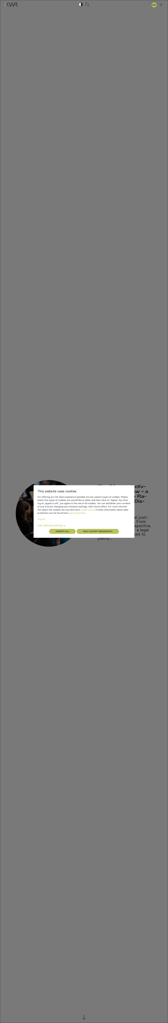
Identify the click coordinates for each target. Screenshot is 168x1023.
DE (154, 5)
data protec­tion (77, 513)
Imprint (41, 519)
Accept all (62, 531)
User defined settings (50, 525)
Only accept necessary (98, 531)
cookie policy (87, 509)
